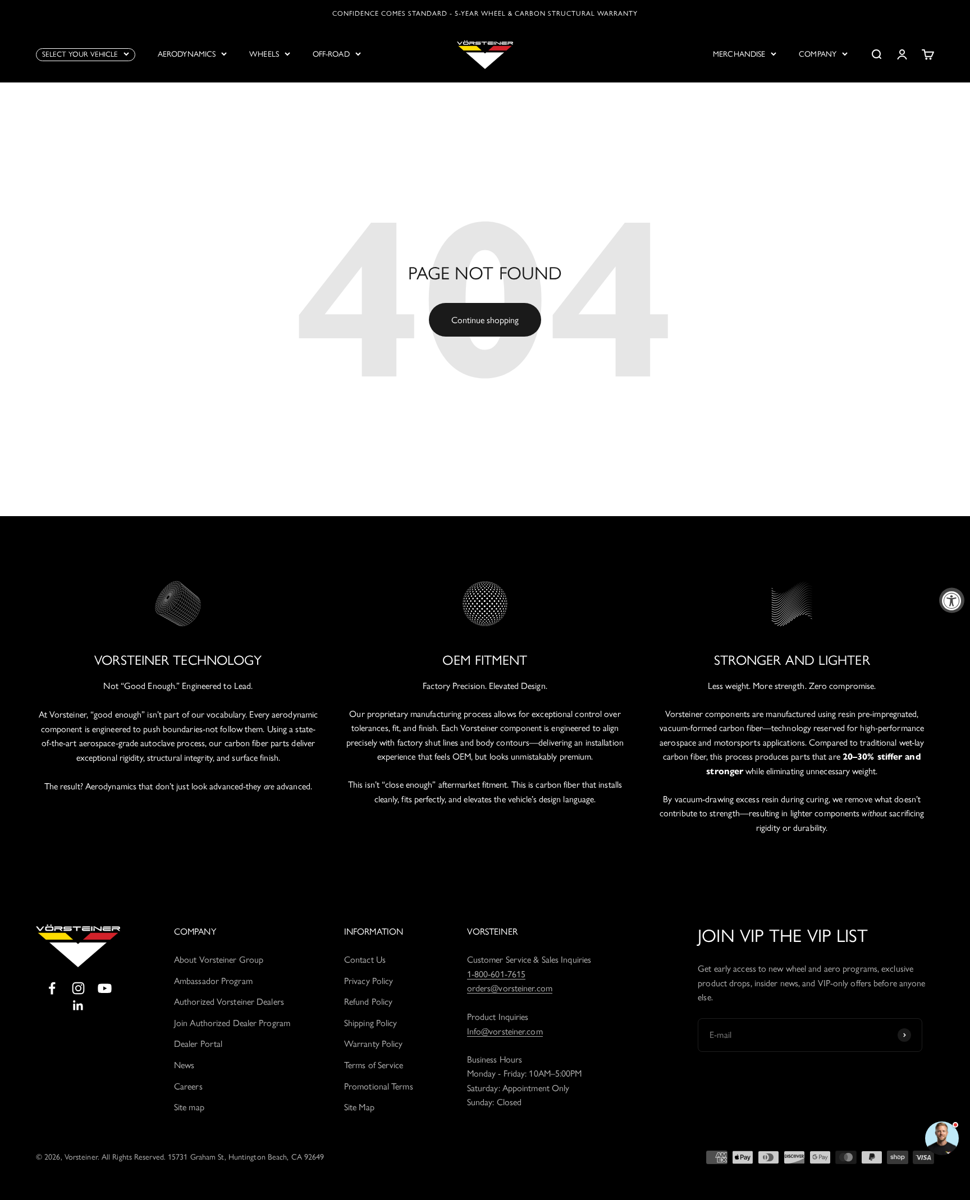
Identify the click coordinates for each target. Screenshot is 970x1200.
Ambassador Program (213, 981)
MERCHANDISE (739, 54)
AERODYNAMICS (187, 54)
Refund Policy (368, 1001)
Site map (189, 1107)
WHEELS (264, 54)
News (184, 1065)
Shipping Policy (370, 1023)
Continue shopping (485, 320)
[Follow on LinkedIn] (78, 1005)
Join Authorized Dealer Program (232, 1023)
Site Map (359, 1107)
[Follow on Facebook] (52, 988)
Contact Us (365, 959)
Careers (188, 1086)
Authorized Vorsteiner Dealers (229, 1001)
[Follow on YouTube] (104, 988)
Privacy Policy (368, 981)
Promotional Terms (378, 1086)
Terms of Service (374, 1065)
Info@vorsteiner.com (505, 1031)
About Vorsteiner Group (218, 959)
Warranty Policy (373, 1043)
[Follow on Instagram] (78, 988)
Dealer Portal (198, 1043)
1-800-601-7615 (496, 974)
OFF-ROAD (331, 54)
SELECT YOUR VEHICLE (80, 54)
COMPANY (817, 54)
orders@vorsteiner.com (509, 988)
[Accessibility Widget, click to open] (951, 600)
